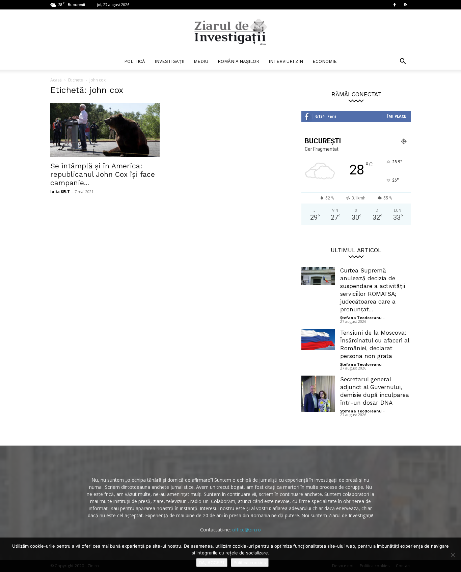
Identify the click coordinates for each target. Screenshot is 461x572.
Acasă (56, 80)
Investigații (169, 61)
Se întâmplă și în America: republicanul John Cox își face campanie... (102, 174)
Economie (325, 61)
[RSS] (406, 4)
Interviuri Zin (286, 61)
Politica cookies (250, 562)
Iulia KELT (60, 191)
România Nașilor (238, 61)
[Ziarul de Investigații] (230, 31)
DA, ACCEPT (212, 562)
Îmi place (396, 116)
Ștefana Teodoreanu (361, 317)
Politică (134, 61)
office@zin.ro (246, 529)
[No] (452, 554)
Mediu (201, 61)
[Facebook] (394, 4)
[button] (403, 62)
